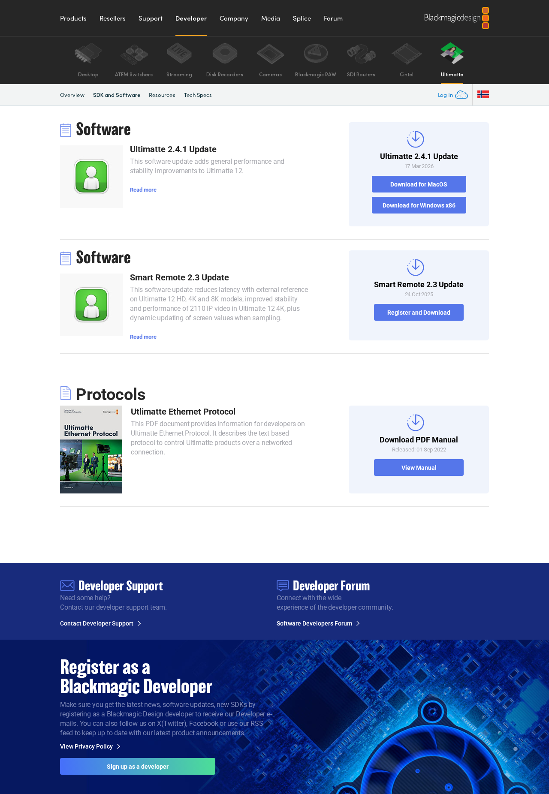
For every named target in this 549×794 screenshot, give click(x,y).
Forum (333, 18)
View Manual (419, 467)
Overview (72, 95)
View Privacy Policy (86, 746)
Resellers (113, 18)
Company (234, 18)
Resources (162, 95)
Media (270, 18)
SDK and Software (116, 94)
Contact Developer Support (96, 623)
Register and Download (418, 312)
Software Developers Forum (314, 623)
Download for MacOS (418, 184)
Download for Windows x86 (419, 205)
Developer (191, 18)
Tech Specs (198, 95)
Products (73, 18)
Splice (302, 18)
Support (151, 18)
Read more (143, 189)
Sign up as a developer (138, 766)
